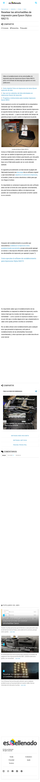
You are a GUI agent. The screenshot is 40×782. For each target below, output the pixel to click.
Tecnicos (11, 763)
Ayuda (28, 760)
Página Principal (20, 445)
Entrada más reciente (20, 435)
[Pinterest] (21, 771)
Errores (19, 9)
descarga (20, 172)
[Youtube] (3, 771)
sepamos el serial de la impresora (26, 175)
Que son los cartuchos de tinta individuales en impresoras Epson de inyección (17, 94)
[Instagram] (8, 771)
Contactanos (28, 757)
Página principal (4, 9)
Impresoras (13, 9)
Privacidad (11, 760)
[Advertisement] (20, 52)
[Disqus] (20, 482)
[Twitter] (17, 771)
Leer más (12, 632)
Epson (25, 9)
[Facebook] (12, 771)
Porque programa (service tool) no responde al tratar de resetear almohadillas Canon (17, 620)
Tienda (11, 757)
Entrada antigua (20, 440)
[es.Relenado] (15, 3)
